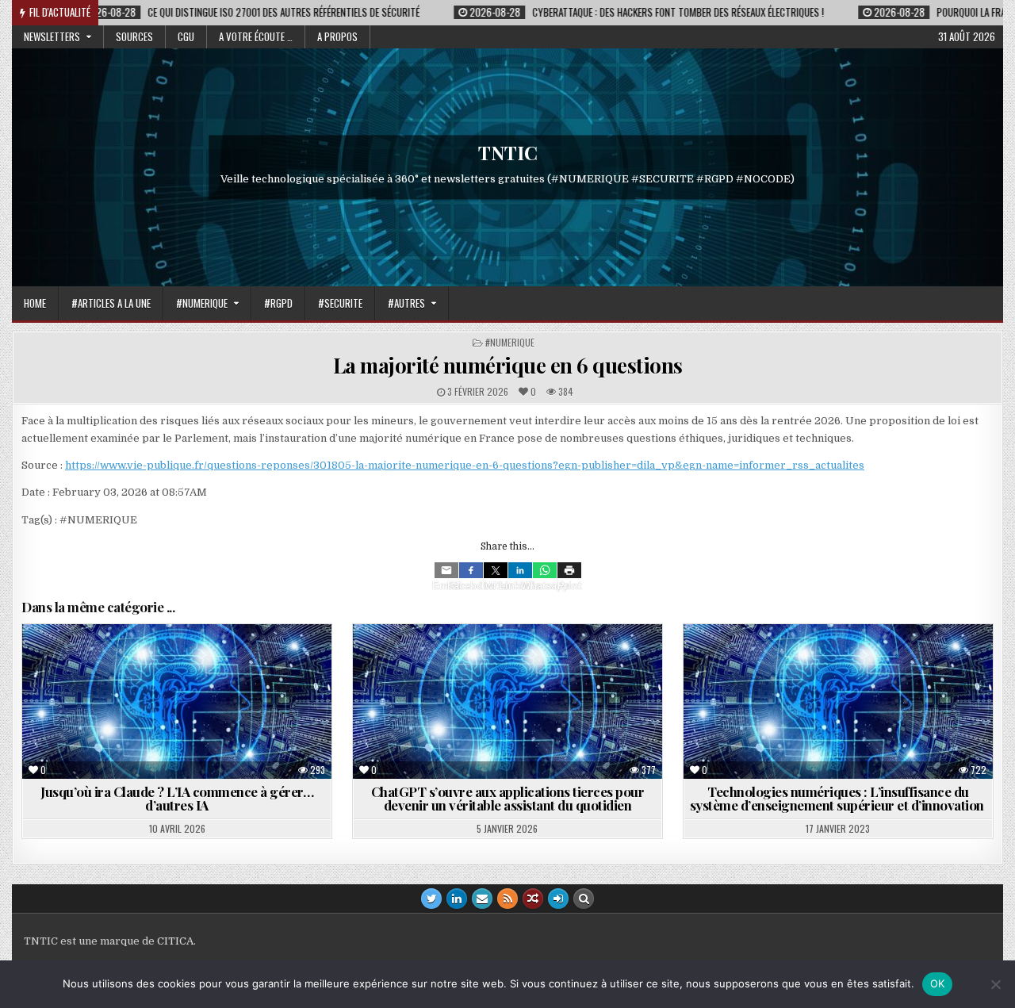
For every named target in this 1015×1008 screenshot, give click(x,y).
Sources (134, 36)
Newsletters (52, 36)
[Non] (995, 984)
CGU (186, 36)
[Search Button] (583, 898)
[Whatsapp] (545, 570)
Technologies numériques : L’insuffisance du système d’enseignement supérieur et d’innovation (838, 798)
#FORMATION (884, 662)
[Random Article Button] (533, 898)
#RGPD (278, 303)
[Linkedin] (520, 570)
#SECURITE (340, 303)
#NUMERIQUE (202, 303)
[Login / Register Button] (558, 898)
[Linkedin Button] (456, 898)
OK (937, 983)
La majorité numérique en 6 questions (508, 365)
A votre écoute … (256, 36)
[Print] (569, 570)
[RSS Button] (507, 898)
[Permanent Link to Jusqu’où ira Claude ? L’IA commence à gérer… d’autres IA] (176, 701)
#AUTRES (406, 303)
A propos (337, 36)
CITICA (175, 941)
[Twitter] (496, 570)
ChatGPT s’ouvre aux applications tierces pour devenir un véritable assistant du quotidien (508, 798)
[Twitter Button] (431, 898)
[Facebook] (471, 570)
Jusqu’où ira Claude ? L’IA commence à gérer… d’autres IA (176, 798)
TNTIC (508, 152)
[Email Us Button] (482, 898)
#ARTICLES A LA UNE (111, 303)
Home (35, 303)
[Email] (446, 570)
